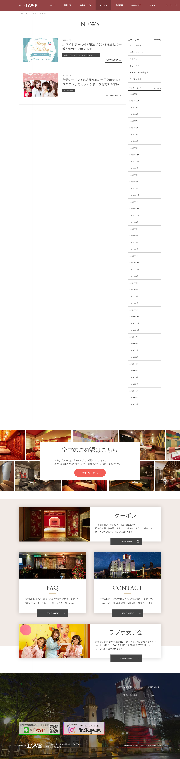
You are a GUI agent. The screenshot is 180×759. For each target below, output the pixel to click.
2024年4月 (134, 181)
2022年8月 (134, 222)
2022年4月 (134, 235)
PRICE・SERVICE (130, 695)
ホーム (52, 5)
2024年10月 (135, 161)
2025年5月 (134, 134)
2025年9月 (134, 107)
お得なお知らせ (69, 55)
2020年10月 (135, 330)
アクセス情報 (135, 45)
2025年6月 (134, 127)
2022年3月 (134, 242)
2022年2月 (134, 249)
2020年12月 (135, 316)
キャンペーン (93, 55)
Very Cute (150, 695)
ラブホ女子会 (68, 90)
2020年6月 (134, 357)
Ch (176, 5)
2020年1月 (134, 390)
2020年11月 (135, 323)
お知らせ (103, 5)
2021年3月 (134, 296)
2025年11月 (135, 100)
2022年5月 (134, 229)
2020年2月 (134, 384)
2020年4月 (134, 370)
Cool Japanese (152, 706)
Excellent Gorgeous (154, 712)
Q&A (125, 712)
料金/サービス (85, 5)
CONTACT (127, 718)
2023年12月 (135, 195)
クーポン (135, 5)
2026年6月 (134, 94)
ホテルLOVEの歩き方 (139, 72)
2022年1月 (134, 256)
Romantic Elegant (153, 718)
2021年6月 (134, 276)
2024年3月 (134, 188)
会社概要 (119, 5)
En (171, 5)
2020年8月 (134, 343)
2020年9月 (134, 337)
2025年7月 (134, 121)
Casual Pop (151, 700)
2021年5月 (134, 283)
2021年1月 (134, 310)
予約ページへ (90, 472)
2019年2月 (134, 404)
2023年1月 (134, 202)
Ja (166, 5)
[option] (25, 445)
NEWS (125, 700)
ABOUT (126, 706)
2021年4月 (134, 289)
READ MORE (112, 60)
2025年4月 (134, 141)
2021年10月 (135, 269)
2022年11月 (135, 215)
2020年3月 (134, 377)
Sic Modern (151, 724)
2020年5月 (134, 363)
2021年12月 (135, 262)
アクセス (153, 5)
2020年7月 (134, 350)
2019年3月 (134, 397)
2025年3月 (134, 148)
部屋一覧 (67, 5)
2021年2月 (134, 303)
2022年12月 (135, 208)
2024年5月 (134, 175)
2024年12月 (135, 154)
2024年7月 (134, 168)
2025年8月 (134, 114)
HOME (21, 13)
